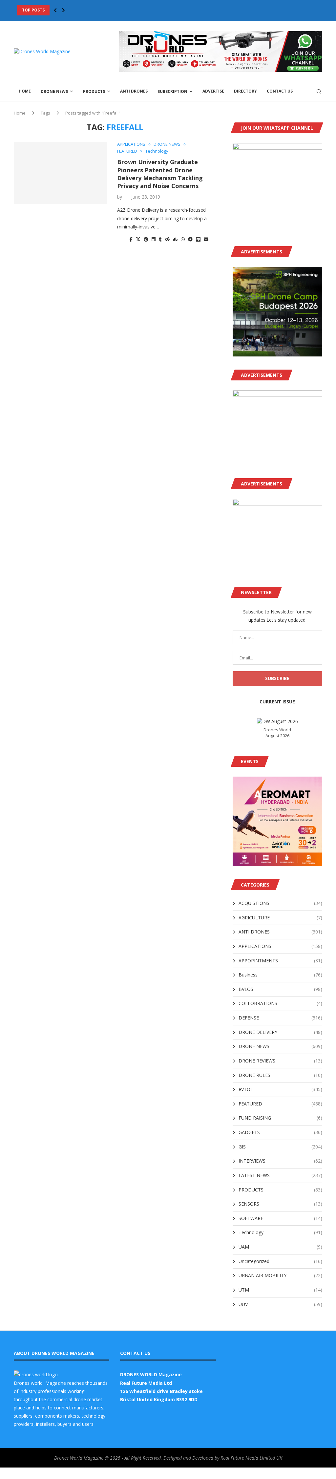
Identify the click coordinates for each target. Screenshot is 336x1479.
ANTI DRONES (134, 91)
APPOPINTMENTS (280, 960)
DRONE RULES (280, 1075)
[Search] (319, 91)
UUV (280, 1304)
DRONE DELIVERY (280, 1032)
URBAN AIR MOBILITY (280, 1275)
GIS (280, 1147)
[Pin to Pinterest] (146, 239)
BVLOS (280, 989)
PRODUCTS (94, 91)
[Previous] (55, 10)
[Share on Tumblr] (160, 239)
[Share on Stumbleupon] (175, 239)
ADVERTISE (213, 91)
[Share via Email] (206, 239)
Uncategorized (280, 1261)
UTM (280, 1290)
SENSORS (280, 1204)
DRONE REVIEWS (280, 1061)
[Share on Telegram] (190, 239)
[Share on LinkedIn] (154, 239)
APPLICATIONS (280, 946)
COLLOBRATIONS (280, 1003)
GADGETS (280, 1132)
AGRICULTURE (280, 917)
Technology (280, 1232)
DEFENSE (280, 1018)
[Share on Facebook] (131, 239)
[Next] (63, 10)
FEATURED (280, 1104)
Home (20, 113)
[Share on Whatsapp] (183, 239)
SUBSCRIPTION (172, 91)
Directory (245, 91)
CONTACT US (280, 91)
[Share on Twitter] (138, 239)
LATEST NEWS (280, 1175)
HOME (25, 91)
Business (280, 975)
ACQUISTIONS (280, 903)
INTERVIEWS (280, 1161)
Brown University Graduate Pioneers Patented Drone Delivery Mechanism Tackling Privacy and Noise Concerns (160, 174)
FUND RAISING (280, 1118)
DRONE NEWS (54, 91)
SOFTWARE (280, 1218)
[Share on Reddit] (167, 239)
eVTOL (280, 1089)
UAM (280, 1247)
